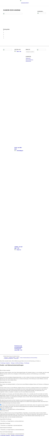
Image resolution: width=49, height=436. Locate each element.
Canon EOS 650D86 (11, 10)
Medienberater (28, 61)
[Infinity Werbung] (41, 50)
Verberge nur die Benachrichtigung (17, 363)
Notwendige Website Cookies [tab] (5, 382)
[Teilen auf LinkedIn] (4, 36)
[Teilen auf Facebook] (4, 30)
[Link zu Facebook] (43, 356)
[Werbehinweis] (41, 13)
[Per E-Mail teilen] (4, 38)
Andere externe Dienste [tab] (4, 410)
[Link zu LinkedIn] (45, 356)
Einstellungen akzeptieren (5, 363)
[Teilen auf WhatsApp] (4, 34)
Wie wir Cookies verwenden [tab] (5, 370)
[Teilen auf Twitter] (4, 32)
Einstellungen (26, 363)
